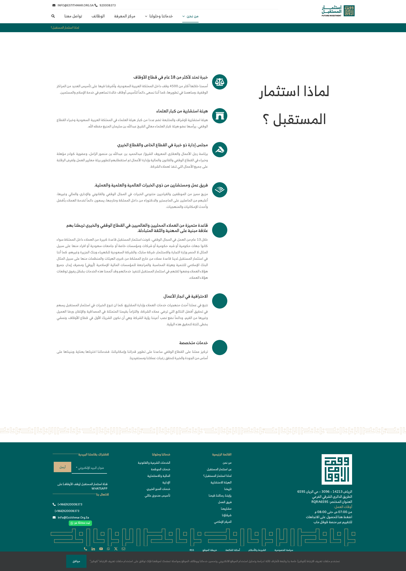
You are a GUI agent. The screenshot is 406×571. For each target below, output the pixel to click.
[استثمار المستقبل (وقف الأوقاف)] (338, 7)
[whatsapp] (108, 548)
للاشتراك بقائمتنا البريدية (93, 454)
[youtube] (101, 548)
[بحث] (53, 16)
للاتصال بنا (102, 494)
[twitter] (116, 548)
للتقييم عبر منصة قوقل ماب (333, 522)
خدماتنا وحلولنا (161, 454)
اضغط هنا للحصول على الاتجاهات (329, 517)
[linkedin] (93, 548)
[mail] (123, 548)
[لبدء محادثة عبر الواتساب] (80, 522)
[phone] (85, 548)
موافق (76, 561)
